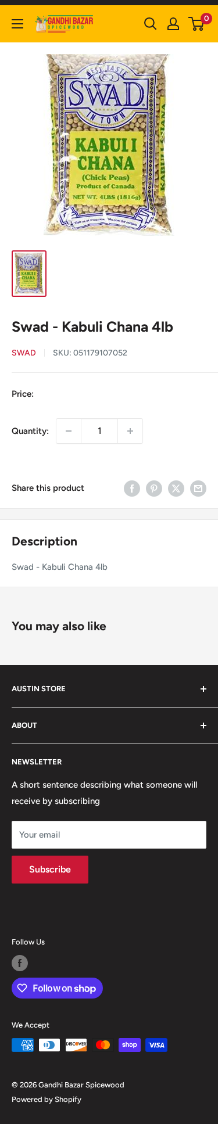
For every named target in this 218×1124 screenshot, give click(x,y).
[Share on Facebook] (132, 488)
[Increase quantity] (130, 431)
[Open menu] (17, 23)
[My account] (173, 23)
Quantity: (30, 431)
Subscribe (50, 869)
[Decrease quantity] (68, 431)
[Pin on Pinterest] (154, 488)
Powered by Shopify (46, 1099)
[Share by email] (198, 488)
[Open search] (150, 23)
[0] (197, 24)
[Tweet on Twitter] (176, 488)
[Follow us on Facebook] (20, 963)
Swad (24, 353)
